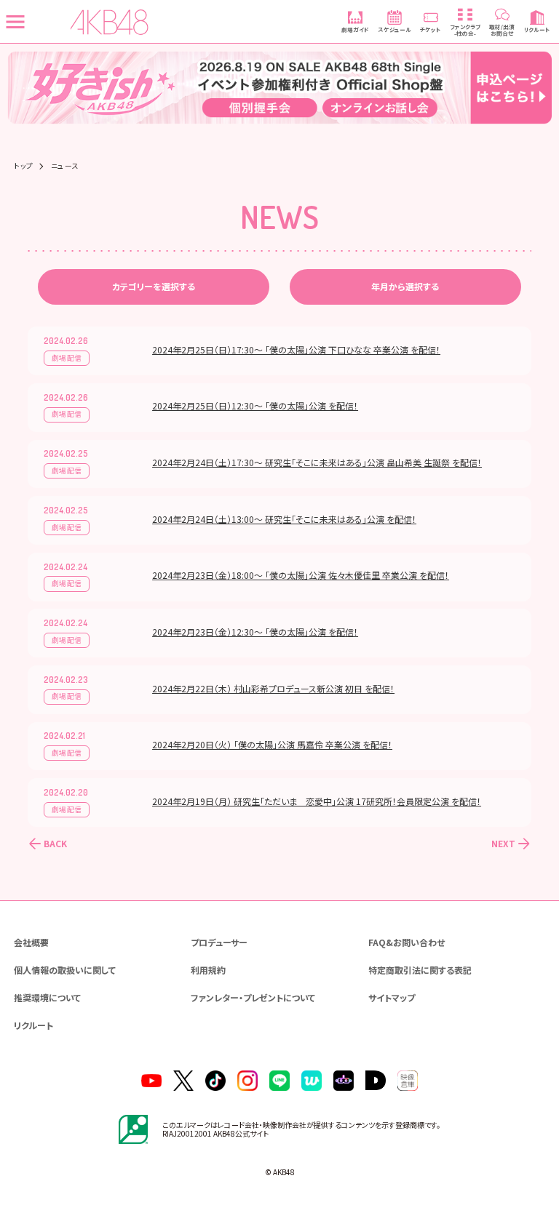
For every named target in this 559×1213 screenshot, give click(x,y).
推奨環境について (47, 997)
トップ (23, 166)
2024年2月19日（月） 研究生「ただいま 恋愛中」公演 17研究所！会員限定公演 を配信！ (316, 801)
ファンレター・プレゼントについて (253, 997)
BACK (55, 843)
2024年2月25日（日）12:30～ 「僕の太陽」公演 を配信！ (255, 405)
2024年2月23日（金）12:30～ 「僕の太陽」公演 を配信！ (255, 631)
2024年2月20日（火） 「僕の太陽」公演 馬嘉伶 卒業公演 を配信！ (272, 744)
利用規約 (208, 970)
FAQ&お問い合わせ (406, 942)
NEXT (503, 843)
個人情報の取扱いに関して (65, 970)
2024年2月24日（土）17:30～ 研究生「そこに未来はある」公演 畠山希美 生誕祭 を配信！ (317, 462)
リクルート (33, 1025)
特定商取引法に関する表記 (420, 970)
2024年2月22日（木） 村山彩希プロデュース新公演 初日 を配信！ (273, 688)
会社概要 (31, 942)
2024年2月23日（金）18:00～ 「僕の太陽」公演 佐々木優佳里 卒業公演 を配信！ (300, 575)
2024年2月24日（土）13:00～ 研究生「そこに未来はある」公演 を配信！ (284, 519)
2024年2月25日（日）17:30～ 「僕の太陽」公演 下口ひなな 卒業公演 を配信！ (296, 349)
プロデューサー (219, 942)
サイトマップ (391, 997)
